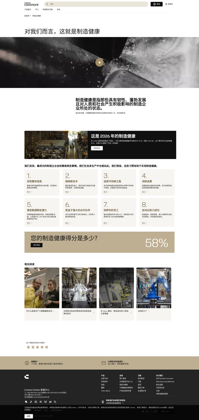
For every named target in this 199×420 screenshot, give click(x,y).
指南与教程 (124, 385)
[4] (42, 347)
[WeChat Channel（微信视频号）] (46, 403)
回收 (102, 385)
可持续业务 (160, 388)
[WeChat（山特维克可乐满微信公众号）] (26, 403)
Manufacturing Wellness (165, 382)
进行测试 (36, 245)
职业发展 (159, 385)
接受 (28, 416)
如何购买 (141, 378)
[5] (46, 347)
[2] (33, 347)
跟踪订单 (141, 388)
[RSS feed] (55, 403)
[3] (37, 347)
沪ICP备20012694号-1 (33, 395)
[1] (28, 347)
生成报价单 (142, 391)
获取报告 (97, 148)
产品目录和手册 (125, 391)
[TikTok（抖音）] (31, 403)
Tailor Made (105, 391)
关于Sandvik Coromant (164, 378)
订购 (139, 382)
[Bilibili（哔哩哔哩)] (36, 403)
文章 (158, 391)
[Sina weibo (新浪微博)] (51, 403)
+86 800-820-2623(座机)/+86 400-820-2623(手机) (45, 393)
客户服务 (123, 378)
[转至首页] (33, 4)
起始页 (26, 16)
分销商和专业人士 (126, 382)
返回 (139, 385)
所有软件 (104, 382)
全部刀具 (104, 378)
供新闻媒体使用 (162, 394)
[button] (61, 362)
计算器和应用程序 (126, 388)
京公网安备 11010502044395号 (36, 397)
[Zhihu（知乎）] (41, 403)
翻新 (102, 388)
